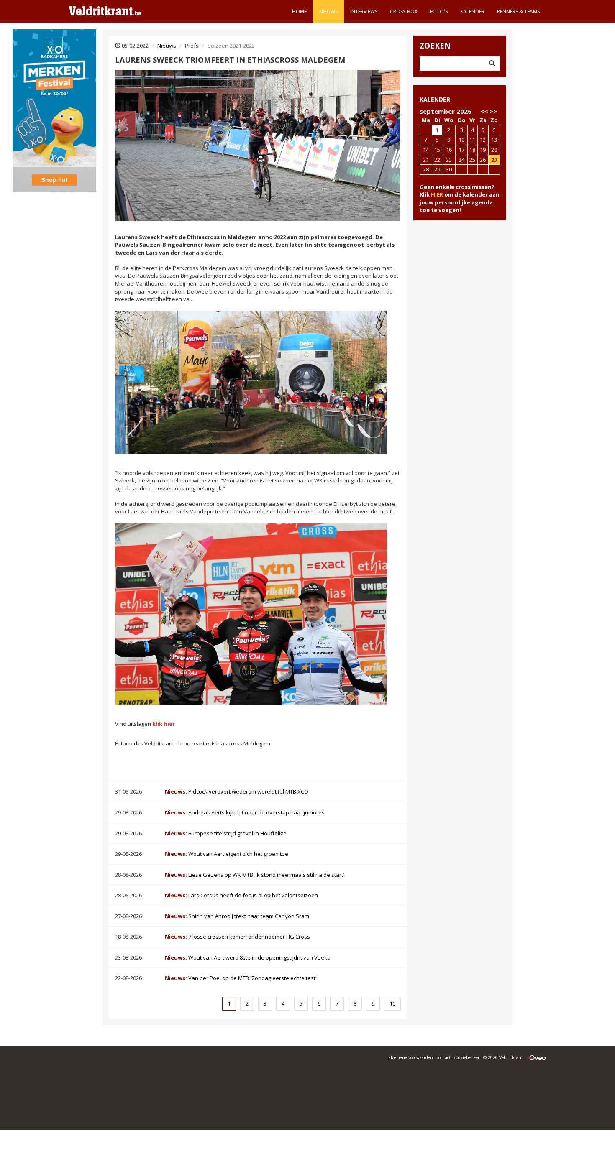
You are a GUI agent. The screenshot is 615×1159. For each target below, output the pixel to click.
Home (299, 11)
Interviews (363, 11)
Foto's (439, 11)
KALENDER (435, 99)
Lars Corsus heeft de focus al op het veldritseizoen (241, 895)
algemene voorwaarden (411, 1057)
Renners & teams (518, 11)
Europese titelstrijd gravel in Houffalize (226, 833)
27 (494, 159)
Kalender (472, 11)
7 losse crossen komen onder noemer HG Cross (237, 936)
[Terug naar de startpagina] (105, 10)
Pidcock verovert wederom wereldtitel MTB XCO (236, 791)
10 (392, 1003)
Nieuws (328, 11)
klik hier (163, 724)
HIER (437, 194)
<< (484, 111)
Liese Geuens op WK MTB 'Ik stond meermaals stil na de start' (254, 874)
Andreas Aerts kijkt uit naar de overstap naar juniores (245, 812)
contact (444, 1057)
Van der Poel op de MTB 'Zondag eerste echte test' (241, 978)
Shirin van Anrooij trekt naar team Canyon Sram (237, 916)
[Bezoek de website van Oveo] (536, 1057)
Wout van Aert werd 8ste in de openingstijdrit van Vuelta (248, 957)
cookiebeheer (466, 1057)
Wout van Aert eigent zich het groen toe (226, 854)
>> (493, 111)
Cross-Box (404, 11)
